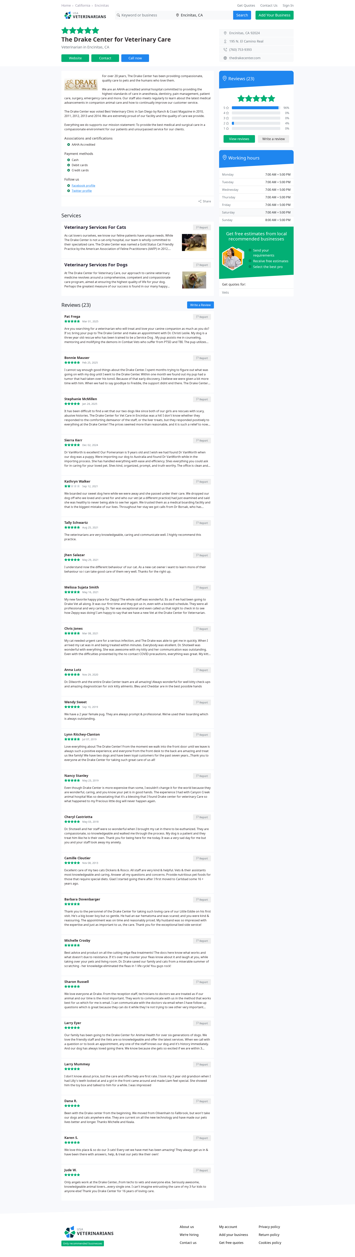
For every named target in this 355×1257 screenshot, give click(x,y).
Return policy (269, 1234)
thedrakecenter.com (245, 58)
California (82, 5)
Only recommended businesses (82, 1243)
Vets (225, 292)
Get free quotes (231, 1242)
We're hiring (189, 1234)
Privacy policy (269, 1226)
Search (242, 15)
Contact (105, 58)
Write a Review (200, 305)
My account (228, 1226)
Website (75, 58)
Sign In (288, 5)
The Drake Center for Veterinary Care (116, 39)
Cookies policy (270, 1242)
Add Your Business (274, 15)
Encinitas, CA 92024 (244, 33)
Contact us (188, 1242)
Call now (135, 58)
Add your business (233, 1234)
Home (66, 5)
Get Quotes (246, 5)
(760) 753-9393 (240, 49)
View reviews (239, 139)
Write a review (273, 139)
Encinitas (102, 5)
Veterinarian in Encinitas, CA (85, 47)
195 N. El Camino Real (246, 41)
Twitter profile (82, 191)
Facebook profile (83, 186)
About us (187, 1226)
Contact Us (269, 5)
